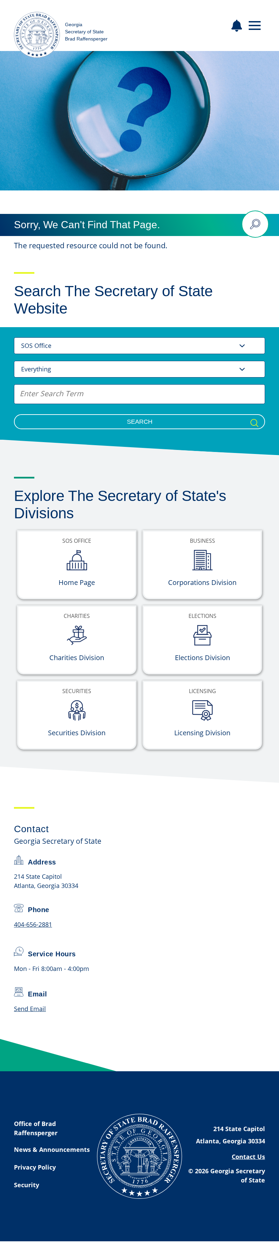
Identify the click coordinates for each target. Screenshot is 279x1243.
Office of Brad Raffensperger (36, 1128)
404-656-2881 (33, 924)
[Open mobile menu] (254, 25)
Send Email (30, 1009)
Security (26, 1185)
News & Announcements (52, 1149)
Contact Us (248, 1157)
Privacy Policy (35, 1167)
